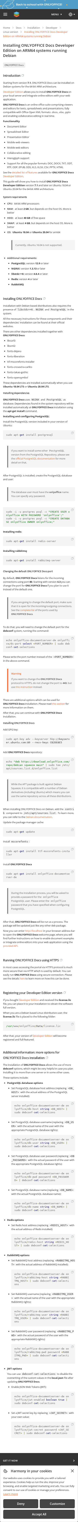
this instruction (24, 687)
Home (6, 27)
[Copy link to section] (22, 75)
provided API (10, 946)
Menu (55, 14)
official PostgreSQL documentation (35, 458)
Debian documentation (39, 817)
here (22, 978)
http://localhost (34, 930)
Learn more (10, 1494)
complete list (27, 610)
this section (58, 703)
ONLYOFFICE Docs (14, 65)
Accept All (39, 1514)
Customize (57, 1504)
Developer (51, 27)
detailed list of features (24, 172)
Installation (33, 27)
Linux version (10, 32)
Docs (18, 27)
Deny (21, 1504)
